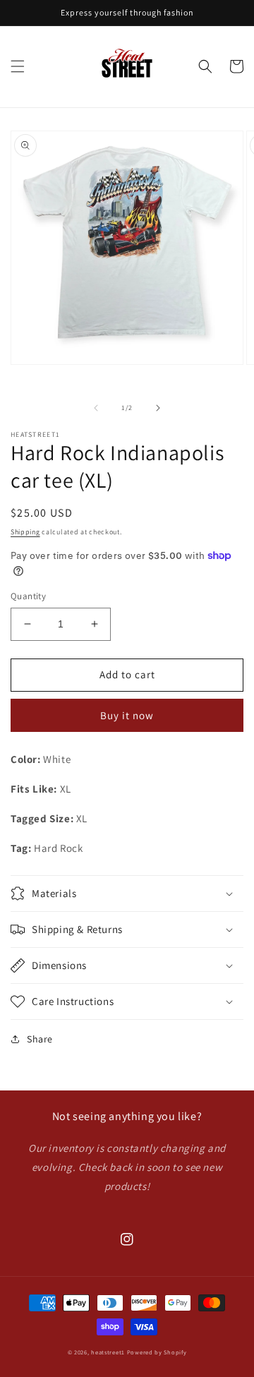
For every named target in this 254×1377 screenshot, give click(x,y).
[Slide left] (95, 407)
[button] (17, 66)
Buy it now (127, 715)
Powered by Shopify (157, 1352)
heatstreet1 (108, 1352)
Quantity (28, 596)
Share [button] (40, 1039)
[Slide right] (158, 407)
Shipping (25, 531)
